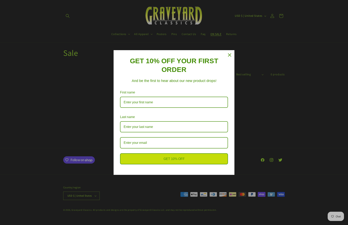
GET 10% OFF (174, 159)
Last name (127, 117)
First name (127, 92)
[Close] (229, 55)
